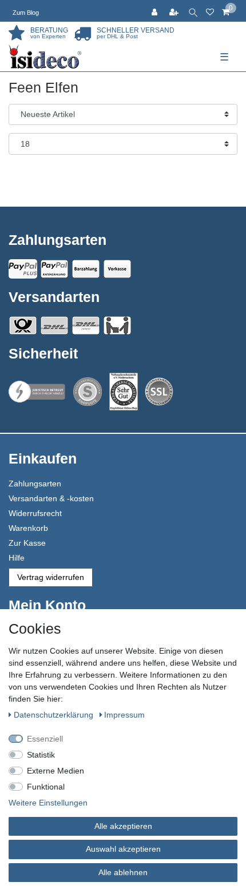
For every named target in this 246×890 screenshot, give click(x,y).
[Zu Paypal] (23, 269)
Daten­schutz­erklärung (55, 714)
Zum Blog (26, 12)
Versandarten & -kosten (51, 498)
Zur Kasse (27, 542)
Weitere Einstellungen (48, 802)
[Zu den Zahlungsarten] (117, 269)
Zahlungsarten (35, 483)
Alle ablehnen (123, 872)
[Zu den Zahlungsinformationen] (86, 269)
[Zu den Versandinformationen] (23, 325)
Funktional (46, 786)
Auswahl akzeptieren (123, 848)
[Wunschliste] (210, 11)
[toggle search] (193, 11)
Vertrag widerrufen (50, 577)
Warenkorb (28, 528)
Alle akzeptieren (123, 826)
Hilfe (17, 557)
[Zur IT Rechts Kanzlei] (37, 392)
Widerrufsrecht (35, 513)
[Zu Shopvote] (87, 391)
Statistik (41, 754)
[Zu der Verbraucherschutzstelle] (123, 392)
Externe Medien (55, 770)
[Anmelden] (156, 11)
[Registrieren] (175, 11)
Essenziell (45, 738)
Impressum (124, 714)
